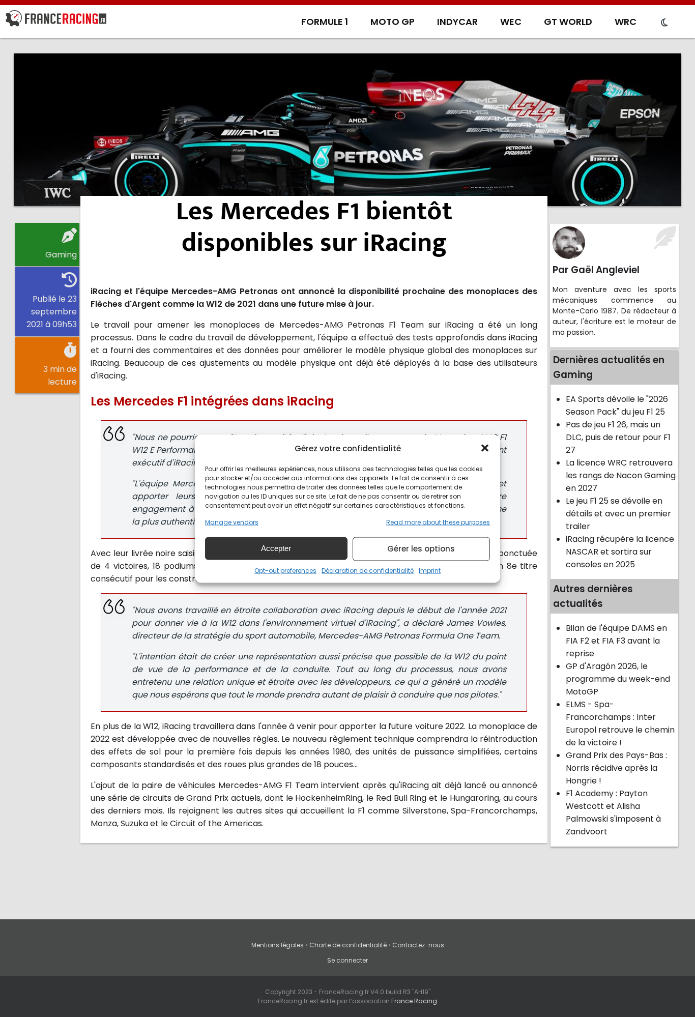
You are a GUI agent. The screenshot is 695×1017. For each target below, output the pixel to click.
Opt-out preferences (285, 570)
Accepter (276, 548)
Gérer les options (421, 548)
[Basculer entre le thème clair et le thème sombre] (664, 23)
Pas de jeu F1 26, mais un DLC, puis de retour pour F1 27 (618, 437)
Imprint (430, 570)
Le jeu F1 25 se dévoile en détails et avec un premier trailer (618, 513)
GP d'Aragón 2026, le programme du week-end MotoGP (618, 679)
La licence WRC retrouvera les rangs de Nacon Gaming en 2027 (621, 475)
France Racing (414, 1001)
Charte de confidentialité (348, 945)
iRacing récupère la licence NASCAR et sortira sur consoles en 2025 (620, 551)
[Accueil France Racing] (56, 20)
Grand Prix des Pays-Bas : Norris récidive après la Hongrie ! (616, 768)
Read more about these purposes (438, 521)
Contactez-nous (418, 945)
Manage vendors (231, 521)
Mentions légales (277, 945)
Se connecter (347, 960)
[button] (485, 448)
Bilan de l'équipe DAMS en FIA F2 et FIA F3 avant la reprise (616, 640)
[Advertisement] (347, 130)
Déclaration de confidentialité (368, 570)
